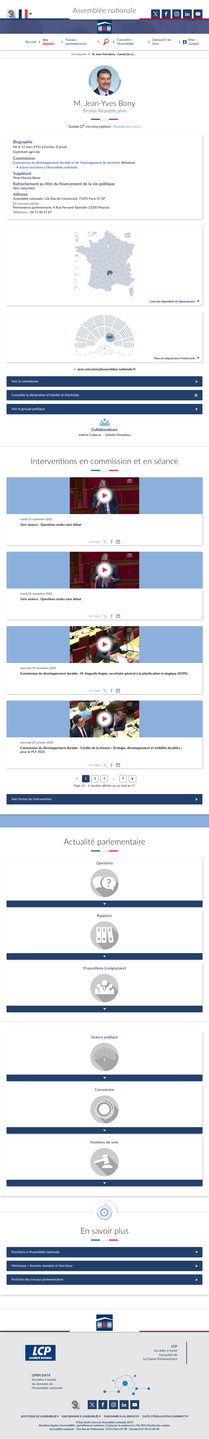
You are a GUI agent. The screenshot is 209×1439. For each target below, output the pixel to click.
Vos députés (79, 54)
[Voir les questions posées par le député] (104, 882)
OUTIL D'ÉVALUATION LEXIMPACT (164, 1416)
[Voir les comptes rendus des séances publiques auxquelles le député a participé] (104, 1056)
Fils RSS (140, 1425)
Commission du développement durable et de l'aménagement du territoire (66, 162)
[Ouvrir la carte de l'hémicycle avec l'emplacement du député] (104, 337)
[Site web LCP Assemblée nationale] (104, 1353)
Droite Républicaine (104, 111)
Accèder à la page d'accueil (104, 25)
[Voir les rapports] (104, 935)
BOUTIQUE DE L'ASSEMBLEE (38, 1416)
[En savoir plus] (104, 987)
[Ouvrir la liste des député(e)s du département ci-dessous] (104, 266)
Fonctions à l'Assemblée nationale (105, 1252)
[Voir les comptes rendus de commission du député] (104, 1109)
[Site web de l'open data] (104, 1382)
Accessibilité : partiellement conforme (82, 1425)
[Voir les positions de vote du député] (104, 1161)
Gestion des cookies (158, 1425)
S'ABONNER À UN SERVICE (120, 1416)
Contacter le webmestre (120, 1425)
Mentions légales (49, 1425)
